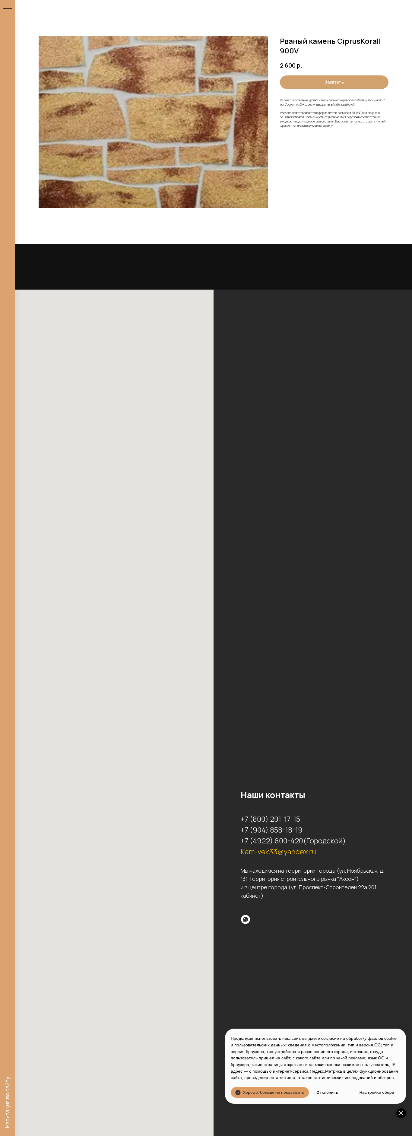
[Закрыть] (401, 1113)
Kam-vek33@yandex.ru (278, 851)
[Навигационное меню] (7, 9)
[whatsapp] (245, 919)
